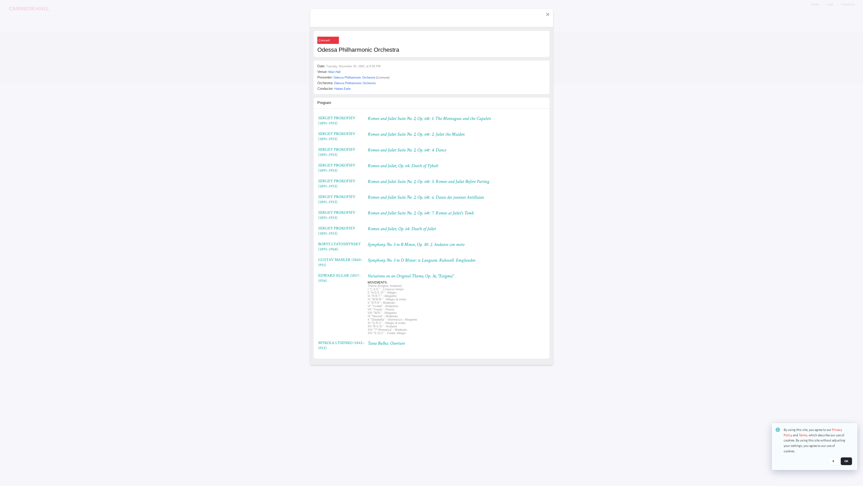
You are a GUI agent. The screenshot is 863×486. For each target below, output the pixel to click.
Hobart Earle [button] (342, 88)
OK (846, 461)
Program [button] (324, 103)
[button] (547, 14)
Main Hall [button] (334, 72)
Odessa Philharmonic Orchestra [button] (354, 77)
